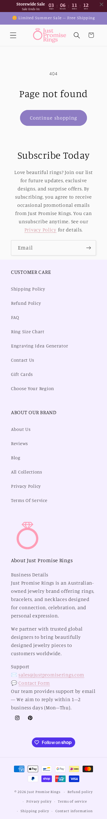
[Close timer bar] (101, 4)
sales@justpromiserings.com (51, 675)
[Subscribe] (88, 247)
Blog (16, 457)
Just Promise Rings (43, 791)
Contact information (74, 811)
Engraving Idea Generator (39, 345)
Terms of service (72, 801)
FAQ (15, 317)
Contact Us (22, 360)
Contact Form (34, 683)
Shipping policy (35, 811)
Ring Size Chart (27, 331)
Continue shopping (53, 118)
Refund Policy (26, 303)
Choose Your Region (32, 388)
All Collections (26, 472)
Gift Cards (22, 374)
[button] (13, 35)
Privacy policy (39, 801)
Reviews (19, 443)
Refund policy (79, 791)
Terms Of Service (29, 500)
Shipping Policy (28, 289)
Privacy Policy (40, 229)
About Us (21, 429)
